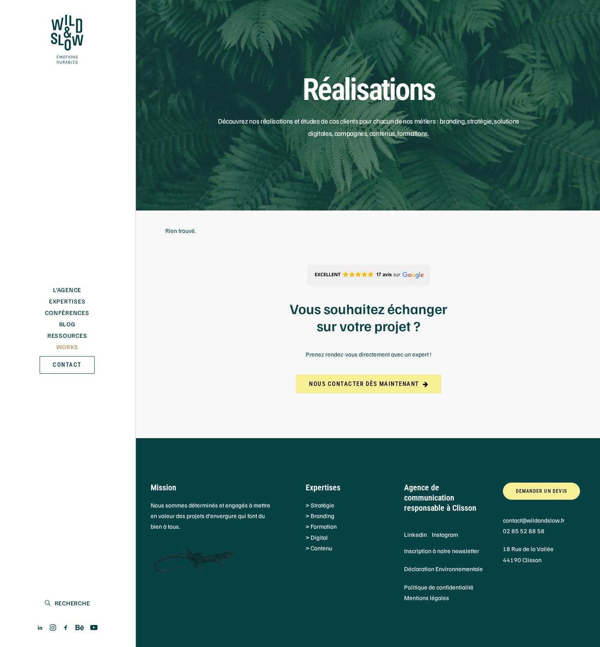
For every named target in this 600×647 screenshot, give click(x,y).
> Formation (321, 526)
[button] (40, 627)
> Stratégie (320, 505)
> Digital (317, 537)
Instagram (445, 534)
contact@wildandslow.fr (533, 520)
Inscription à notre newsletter (441, 550)
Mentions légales (426, 597)
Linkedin (415, 534)
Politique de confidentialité (438, 587)
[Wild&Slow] (67, 39)
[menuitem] (40, 627)
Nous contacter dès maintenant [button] (364, 384)
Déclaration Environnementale (443, 568)
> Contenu (319, 548)
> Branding (320, 515)
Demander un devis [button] (541, 491)
